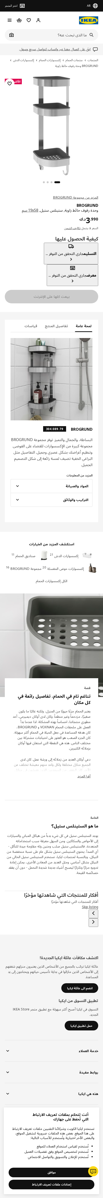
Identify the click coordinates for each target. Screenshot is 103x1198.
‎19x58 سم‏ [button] (30, 210)
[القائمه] (9, 20)
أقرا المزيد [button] (84, 776)
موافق (51, 1172)
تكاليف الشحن (72, 228)
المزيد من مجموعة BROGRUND (75, 197)
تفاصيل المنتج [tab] (56, 326)
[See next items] (93, 922)
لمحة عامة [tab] (84, 326)
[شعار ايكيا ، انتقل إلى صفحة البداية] (88, 20)
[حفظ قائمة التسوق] (9, 83)
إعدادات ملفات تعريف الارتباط (51, 1184)
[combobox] (56, 35)
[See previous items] (93, 914)
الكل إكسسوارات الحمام (51, 581)
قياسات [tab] (30, 326)
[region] (51, 124)
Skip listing (90, 907)
